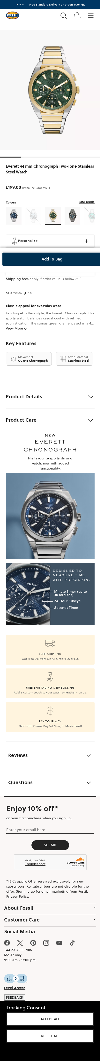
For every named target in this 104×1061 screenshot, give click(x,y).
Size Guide (87, 202)
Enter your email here (25, 829)
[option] (52, 90)
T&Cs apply (17, 881)
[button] (50, 396)
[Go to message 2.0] (20, 4)
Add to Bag (52, 259)
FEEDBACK (14, 997)
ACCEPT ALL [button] (50, 1019)
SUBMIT (50, 845)
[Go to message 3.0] (22, 4)
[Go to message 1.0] (17, 4)
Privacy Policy (17, 896)
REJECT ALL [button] (50, 1036)
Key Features (21, 343)
